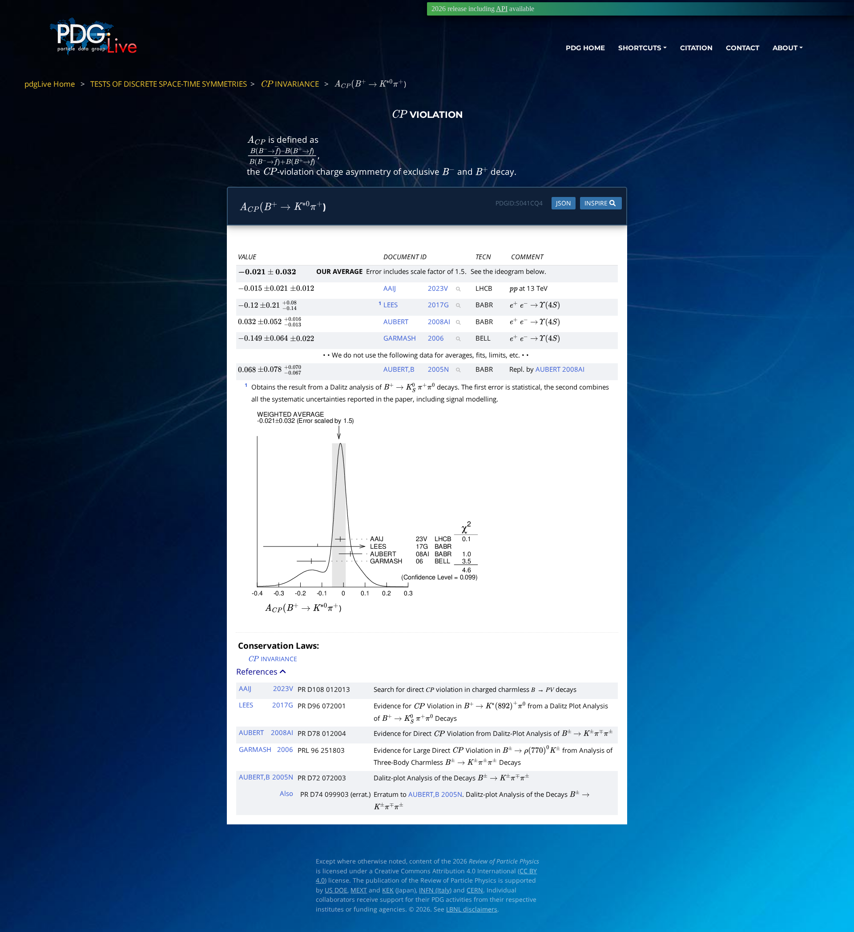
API (502, 8)
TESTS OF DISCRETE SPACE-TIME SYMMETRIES (168, 84)
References (258, 671)
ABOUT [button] (785, 48)
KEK (388, 890)
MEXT (358, 890)
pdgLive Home (49, 84)
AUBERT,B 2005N (435, 794)
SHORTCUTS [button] (639, 48)
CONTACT (742, 48)
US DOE (336, 890)
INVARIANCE (289, 84)
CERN (475, 890)
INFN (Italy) (435, 890)
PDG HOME (585, 48)
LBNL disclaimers (471, 909)
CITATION (696, 48)
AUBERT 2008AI (560, 369)
